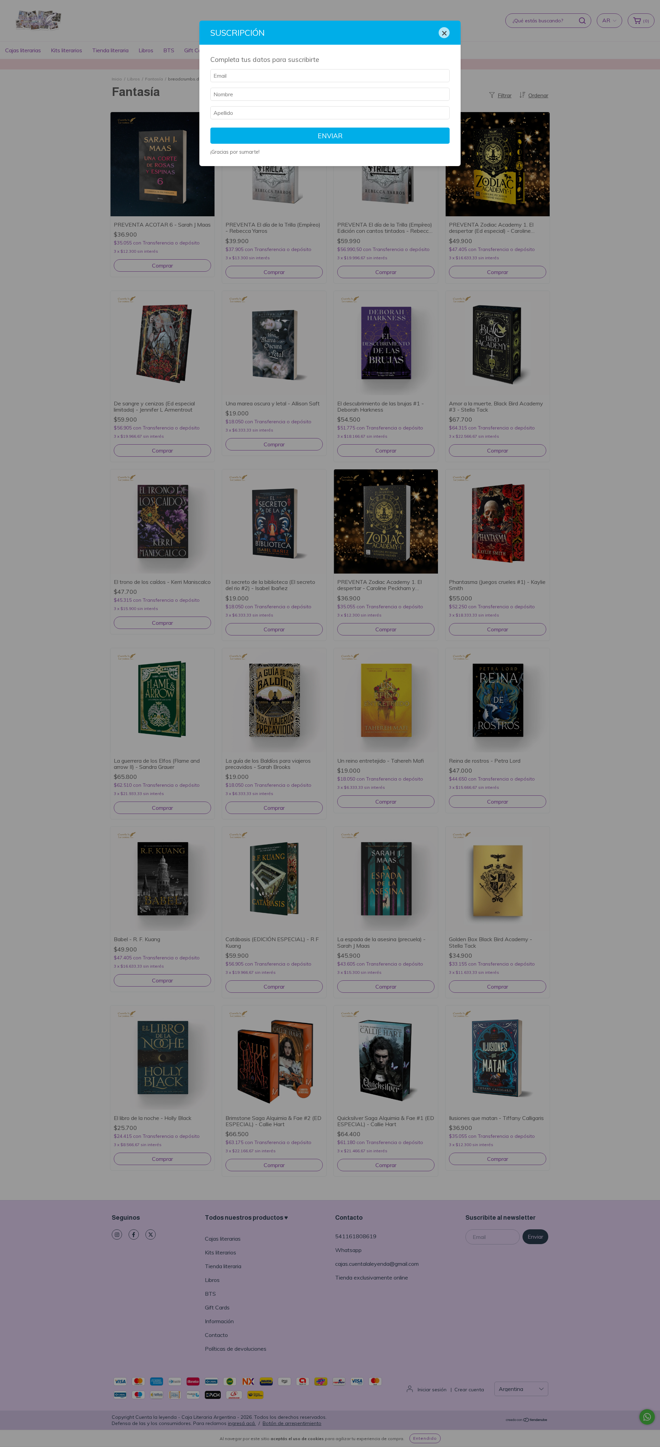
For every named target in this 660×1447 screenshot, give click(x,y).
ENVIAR (330, 136)
